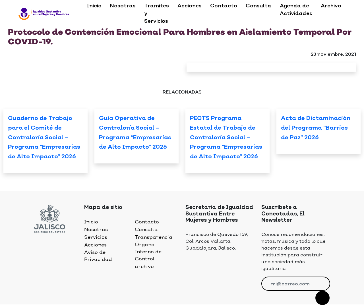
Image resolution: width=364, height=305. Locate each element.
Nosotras (123, 6)
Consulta (258, 6)
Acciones (189, 6)
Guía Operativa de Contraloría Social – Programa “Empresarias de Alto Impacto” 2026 (135, 133)
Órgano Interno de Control (148, 251)
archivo (144, 266)
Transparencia (153, 237)
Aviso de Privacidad (98, 256)
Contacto (223, 6)
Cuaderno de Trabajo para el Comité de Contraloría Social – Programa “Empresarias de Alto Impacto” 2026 (44, 137)
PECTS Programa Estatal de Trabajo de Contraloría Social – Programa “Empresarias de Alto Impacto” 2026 (226, 137)
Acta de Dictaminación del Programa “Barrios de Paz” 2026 (315, 128)
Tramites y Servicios (156, 13)
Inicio (94, 6)
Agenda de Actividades (296, 9)
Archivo (331, 6)
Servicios (95, 237)
